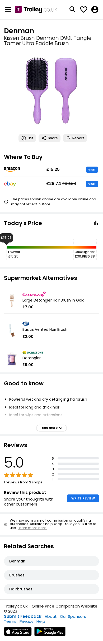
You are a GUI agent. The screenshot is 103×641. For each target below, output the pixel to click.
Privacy (26, 621)
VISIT (92, 169)
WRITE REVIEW (83, 498)
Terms (10, 621)
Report (78, 137)
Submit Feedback (22, 616)
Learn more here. (32, 527)
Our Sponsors (73, 616)
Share (53, 137)
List (30, 137)
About (51, 616)
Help (40, 621)
